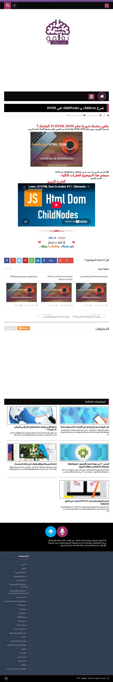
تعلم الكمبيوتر (20, 576)
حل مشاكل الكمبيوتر (17, 633)
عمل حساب (21, 657)
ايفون (24, 568)
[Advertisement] (56, 69)
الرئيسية (79, 115)
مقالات (23, 665)
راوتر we (23, 653)
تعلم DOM (69, 115)
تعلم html (22, 621)
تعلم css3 (22, 613)
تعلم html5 (21, 625)
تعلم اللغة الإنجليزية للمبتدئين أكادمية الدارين (18, 592)
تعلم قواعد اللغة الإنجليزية (15, 601)
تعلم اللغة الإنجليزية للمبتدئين (19, 585)
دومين (23, 649)
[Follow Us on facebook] (6, 679)
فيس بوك (22, 661)
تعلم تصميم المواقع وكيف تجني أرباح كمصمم (36, 464)
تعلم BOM (21, 605)
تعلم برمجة (21, 597)
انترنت (23, 564)
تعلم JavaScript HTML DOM (77, 129)
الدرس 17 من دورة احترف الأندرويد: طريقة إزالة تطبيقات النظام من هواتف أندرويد (88, 465)
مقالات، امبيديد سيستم (16, 669)
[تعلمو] (58, 46)
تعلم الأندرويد (20, 572)
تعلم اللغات (21, 580)
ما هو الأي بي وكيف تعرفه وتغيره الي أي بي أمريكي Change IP (35, 428)
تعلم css (22, 609)
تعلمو (84, 678)
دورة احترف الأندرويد (18, 641)
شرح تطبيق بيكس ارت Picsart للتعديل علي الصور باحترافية (87, 502)
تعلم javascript (20, 629)
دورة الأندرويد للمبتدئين (16, 645)
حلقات (23, 637)
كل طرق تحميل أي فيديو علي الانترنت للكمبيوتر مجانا (85, 427)
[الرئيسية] (102, 96)
